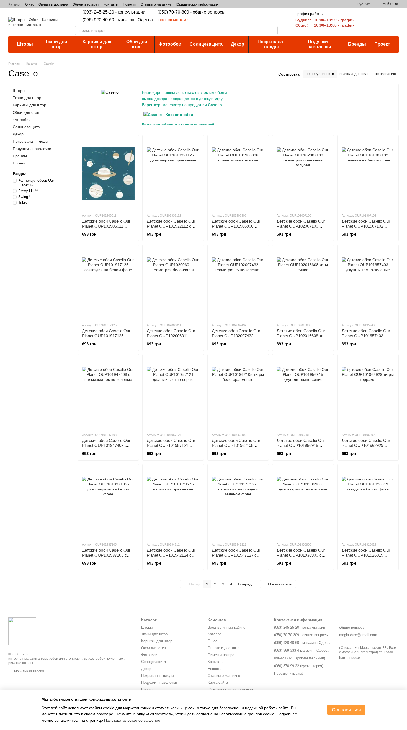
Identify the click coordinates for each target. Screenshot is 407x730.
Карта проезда (351, 658)
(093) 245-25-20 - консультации (114, 12)
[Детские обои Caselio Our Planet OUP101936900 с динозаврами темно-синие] (303, 503)
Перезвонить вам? (173, 20)
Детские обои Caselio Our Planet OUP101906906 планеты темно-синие (236, 226)
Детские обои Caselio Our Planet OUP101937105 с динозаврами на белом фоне (106, 557)
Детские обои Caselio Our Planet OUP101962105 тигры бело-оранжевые (236, 445)
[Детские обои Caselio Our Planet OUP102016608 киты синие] (303, 283)
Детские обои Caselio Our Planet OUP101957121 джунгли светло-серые (171, 445)
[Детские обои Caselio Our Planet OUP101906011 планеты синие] (108, 174)
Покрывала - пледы (271, 44)
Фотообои (170, 44)
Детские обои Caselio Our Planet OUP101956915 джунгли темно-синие (301, 445)
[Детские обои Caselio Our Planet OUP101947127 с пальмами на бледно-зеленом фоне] (238, 503)
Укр (367, 4)
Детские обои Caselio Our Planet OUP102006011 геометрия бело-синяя (171, 335)
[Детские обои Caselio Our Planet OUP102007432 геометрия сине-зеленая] (238, 283)
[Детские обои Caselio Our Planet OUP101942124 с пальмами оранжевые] (173, 503)
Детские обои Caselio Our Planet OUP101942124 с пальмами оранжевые (171, 555)
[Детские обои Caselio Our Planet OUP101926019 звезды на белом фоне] (368, 503)
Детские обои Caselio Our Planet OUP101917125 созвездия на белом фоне (107, 335)
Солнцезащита (206, 44)
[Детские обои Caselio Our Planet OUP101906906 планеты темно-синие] (238, 174)
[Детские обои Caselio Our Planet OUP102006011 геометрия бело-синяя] (173, 283)
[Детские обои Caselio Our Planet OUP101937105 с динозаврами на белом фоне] (108, 503)
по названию (385, 74)
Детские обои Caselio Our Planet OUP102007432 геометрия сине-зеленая (236, 335)
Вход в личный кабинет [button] (227, 627)
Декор (237, 44)
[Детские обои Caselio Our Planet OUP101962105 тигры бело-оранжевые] (238, 393)
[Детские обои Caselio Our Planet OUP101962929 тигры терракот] (368, 393)
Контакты (111, 4)
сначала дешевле (354, 74)
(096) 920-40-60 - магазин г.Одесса (118, 20)
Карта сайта (218, 682)
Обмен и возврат (86, 4)
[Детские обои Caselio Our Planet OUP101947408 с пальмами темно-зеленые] (108, 393)
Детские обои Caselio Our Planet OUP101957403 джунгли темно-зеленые (366, 335)
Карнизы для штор (97, 44)
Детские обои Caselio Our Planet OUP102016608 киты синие (302, 335)
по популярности (320, 74)
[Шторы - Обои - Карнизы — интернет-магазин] (22, 631)
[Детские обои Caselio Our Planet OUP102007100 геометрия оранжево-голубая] (303, 174)
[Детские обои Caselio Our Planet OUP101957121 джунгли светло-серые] (173, 393)
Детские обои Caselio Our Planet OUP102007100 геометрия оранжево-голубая (301, 228)
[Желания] (379, 22)
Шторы (25, 44)
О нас (29, 4)
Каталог (14, 4)
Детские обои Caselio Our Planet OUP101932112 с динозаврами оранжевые (171, 226)
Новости (129, 4)
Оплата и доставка (53, 4)
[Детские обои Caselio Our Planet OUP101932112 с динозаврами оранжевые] (173, 174)
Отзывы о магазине (156, 4)
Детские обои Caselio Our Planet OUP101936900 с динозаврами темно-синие (301, 555)
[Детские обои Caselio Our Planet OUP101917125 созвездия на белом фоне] (108, 283)
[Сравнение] (365, 22)
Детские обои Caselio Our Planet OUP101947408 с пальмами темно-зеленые (106, 445)
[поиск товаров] (273, 30)
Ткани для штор (56, 44)
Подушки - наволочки (319, 44)
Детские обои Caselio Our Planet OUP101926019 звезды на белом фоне (366, 555)
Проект (382, 44)
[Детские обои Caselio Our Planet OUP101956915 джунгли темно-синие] (303, 393)
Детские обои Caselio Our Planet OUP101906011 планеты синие (106, 226)
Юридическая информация (197, 4)
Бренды (357, 44)
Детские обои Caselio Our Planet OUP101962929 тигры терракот (366, 445)
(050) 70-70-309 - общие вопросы (191, 12)
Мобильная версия (28, 671)
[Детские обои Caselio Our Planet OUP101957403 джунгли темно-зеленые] (368, 283)
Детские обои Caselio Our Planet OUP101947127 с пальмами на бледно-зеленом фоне (236, 557)
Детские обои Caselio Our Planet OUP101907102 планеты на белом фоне (366, 226)
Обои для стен (136, 44)
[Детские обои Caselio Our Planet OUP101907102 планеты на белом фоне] (368, 174)
